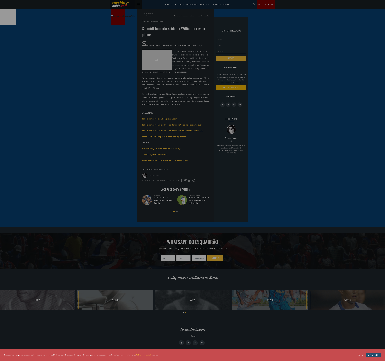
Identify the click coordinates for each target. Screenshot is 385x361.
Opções (360, 355)
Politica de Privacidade (143, 355)
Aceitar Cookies (373, 355)
